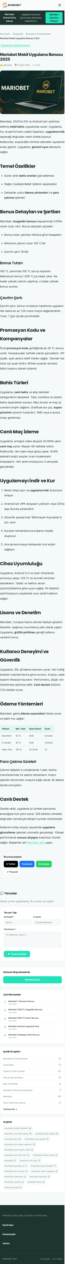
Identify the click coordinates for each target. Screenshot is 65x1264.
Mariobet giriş (36, 842)
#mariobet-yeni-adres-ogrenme (20, 1144)
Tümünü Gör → (10, 1109)
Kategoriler (18, 34)
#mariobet (10, 1160)
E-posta (37, 917)
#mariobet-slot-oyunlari (16, 1171)
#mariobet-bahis (36, 1182)
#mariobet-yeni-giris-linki (17, 1155)
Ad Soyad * (9, 917)
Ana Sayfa (5, 34)
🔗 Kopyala (12, 872)
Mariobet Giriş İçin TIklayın (54, 17)
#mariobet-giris (13, 1139)
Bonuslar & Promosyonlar (38, 34)
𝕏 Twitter (11, 864)
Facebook (27, 864)
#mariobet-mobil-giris (15, 1176)
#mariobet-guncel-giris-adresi (18, 1150)
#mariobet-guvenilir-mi (15, 1166)
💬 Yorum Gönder (16, 954)
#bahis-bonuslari (13, 1187)
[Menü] (60, 5)
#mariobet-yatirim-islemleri (18, 1128)
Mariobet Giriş (32, 979)
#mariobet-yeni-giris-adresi (18, 1134)
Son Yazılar (57, 1259)
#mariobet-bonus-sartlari (45, 1155)
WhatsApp (43, 864)
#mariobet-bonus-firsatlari (43, 1166)
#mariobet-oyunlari (14, 1182)
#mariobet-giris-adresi (47, 1134)
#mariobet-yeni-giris (30, 1160)
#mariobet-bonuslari (39, 1176)
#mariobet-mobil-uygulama (44, 1171)
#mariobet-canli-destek (36, 1139)
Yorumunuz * (10, 929)
